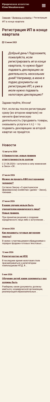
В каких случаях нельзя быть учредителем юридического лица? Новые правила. (21, 209)
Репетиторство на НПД (15, 256)
